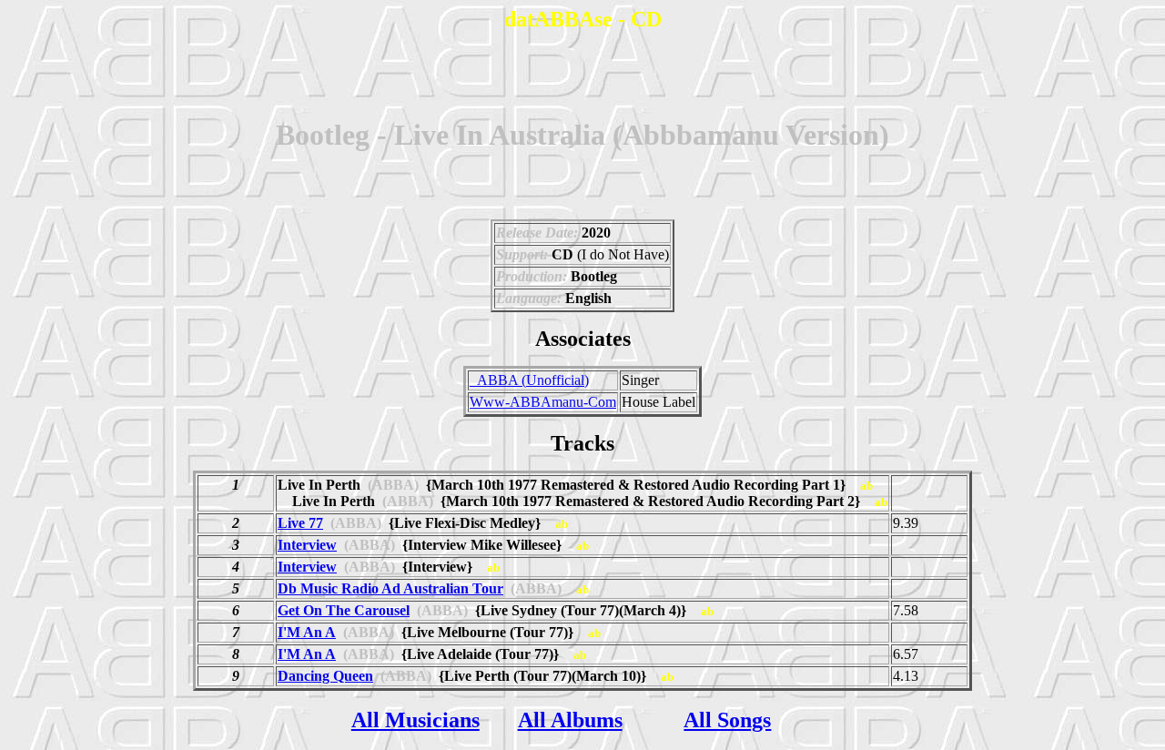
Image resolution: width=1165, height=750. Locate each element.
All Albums (570, 720)
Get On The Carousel (344, 610)
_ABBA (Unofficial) (529, 380)
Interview (307, 544)
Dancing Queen (325, 676)
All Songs (727, 720)
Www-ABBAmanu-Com (543, 402)
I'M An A (307, 632)
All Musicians (415, 720)
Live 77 (300, 523)
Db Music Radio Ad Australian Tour (390, 588)
